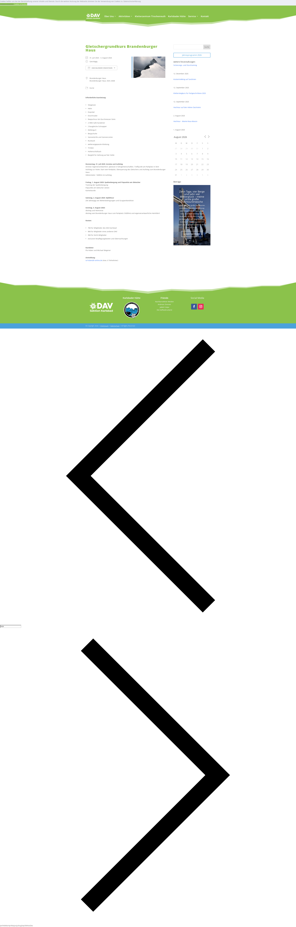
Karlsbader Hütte (177, 16)
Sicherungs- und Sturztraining (185, 65)
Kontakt (205, 16)
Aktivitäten (124, 16)
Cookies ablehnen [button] (7, 4)
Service (192, 16)
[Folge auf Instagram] (201, 307)
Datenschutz (114, 326)
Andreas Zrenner (164, 304)
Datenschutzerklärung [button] (132, 1)
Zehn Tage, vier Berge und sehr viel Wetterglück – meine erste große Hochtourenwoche (192, 196)
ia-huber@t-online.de (94, 260)
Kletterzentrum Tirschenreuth (150, 16)
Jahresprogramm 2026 (192, 55)
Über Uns (109, 16)
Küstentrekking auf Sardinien (184, 79)
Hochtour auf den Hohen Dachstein (187, 107)
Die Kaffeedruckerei (164, 310)
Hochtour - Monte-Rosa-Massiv (185, 121)
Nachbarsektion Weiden (164, 301)
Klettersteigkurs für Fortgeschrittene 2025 (189, 93)
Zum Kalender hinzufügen (102, 68)
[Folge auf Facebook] (194, 307)
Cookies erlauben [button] (20, 4)
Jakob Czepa (164, 307)
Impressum (104, 326)
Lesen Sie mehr (192, 233)
